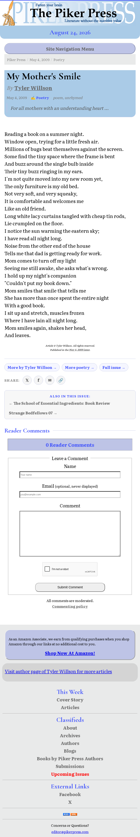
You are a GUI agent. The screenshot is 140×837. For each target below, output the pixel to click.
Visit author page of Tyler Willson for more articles (58, 671)
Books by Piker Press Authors (70, 758)
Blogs (70, 750)
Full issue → (113, 367)
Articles (70, 707)
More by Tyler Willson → (32, 367)
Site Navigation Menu (70, 48)
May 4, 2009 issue (79, 349)
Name (70, 466)
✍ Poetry (40, 97)
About (70, 727)
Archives (70, 735)
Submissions (70, 766)
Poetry (59, 59)
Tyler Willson (33, 88)
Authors (70, 743)
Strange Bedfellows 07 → (33, 413)
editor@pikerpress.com (70, 831)
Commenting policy (70, 606)
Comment (70, 505)
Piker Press (16, 59)
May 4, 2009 (40, 59)
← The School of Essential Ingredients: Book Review (59, 403)
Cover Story (70, 699)
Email (70, 486)
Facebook (70, 794)
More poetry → (79, 367)
